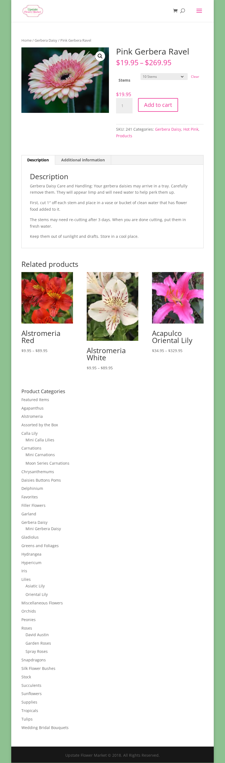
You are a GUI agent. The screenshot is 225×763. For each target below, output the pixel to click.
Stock (26, 676)
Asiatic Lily (35, 585)
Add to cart (158, 104)
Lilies (26, 579)
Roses (26, 628)
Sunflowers (31, 693)
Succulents (31, 685)
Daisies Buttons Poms (41, 480)
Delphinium (32, 488)
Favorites (29, 496)
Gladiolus (30, 537)
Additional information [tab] (83, 159)
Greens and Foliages (40, 545)
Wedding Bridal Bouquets (45, 727)
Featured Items (35, 399)
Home (26, 40)
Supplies (29, 702)
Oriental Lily (37, 594)
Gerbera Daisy (46, 40)
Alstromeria (32, 416)
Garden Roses (38, 643)
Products (124, 135)
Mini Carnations (40, 454)
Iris (24, 570)
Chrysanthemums (37, 471)
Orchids (28, 611)
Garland (28, 513)
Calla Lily (29, 433)
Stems (124, 80)
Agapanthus (32, 408)
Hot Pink (190, 129)
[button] (100, 56)
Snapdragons (33, 659)
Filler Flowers (33, 505)
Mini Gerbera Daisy (43, 528)
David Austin (37, 634)
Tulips (27, 719)
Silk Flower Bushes (38, 668)
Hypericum (31, 562)
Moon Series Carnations (47, 463)
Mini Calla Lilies (40, 439)
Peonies (28, 619)
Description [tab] (38, 159)
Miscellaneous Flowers (42, 602)
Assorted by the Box (39, 424)
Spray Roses (37, 651)
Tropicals (29, 710)
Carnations (31, 448)
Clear (195, 77)
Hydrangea (31, 554)
